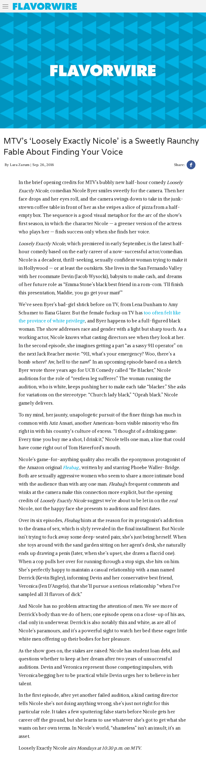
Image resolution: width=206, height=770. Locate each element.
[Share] (191, 165)
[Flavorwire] (45, 6)
